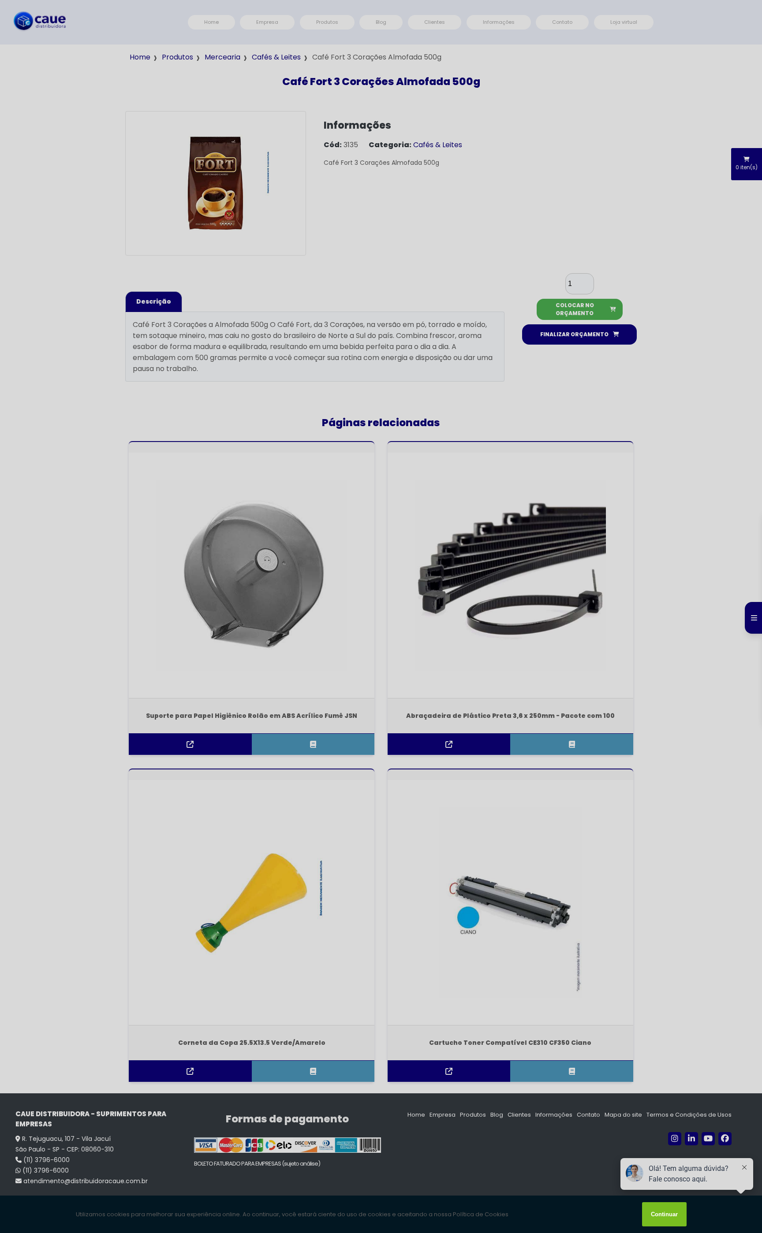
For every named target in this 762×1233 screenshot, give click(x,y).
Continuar (664, 1214)
